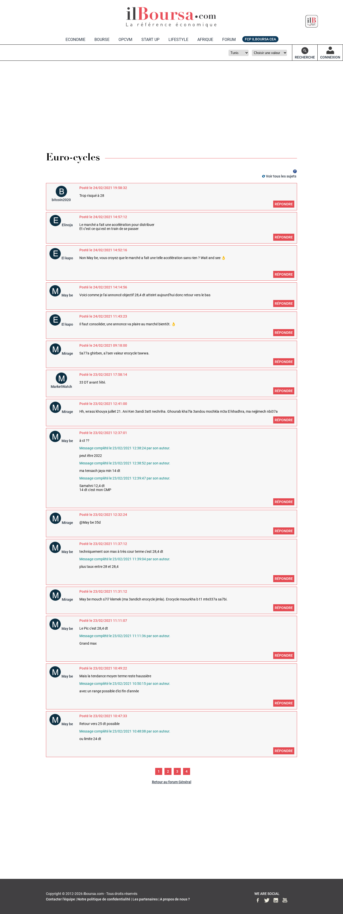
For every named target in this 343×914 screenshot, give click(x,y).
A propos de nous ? (175, 899)
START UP (150, 39)
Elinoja (67, 225)
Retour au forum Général (171, 782)
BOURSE (101, 39)
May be (67, 295)
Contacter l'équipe (60, 899)
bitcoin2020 (61, 200)
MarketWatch (61, 387)
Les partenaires (145, 899)
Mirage (67, 353)
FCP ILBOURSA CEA (260, 39)
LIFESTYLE (178, 39)
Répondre (284, 204)
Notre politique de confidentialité (103, 899)
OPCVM (125, 39)
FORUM (229, 39)
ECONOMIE (75, 39)
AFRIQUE (205, 39)
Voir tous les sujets (281, 176)
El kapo (67, 258)
